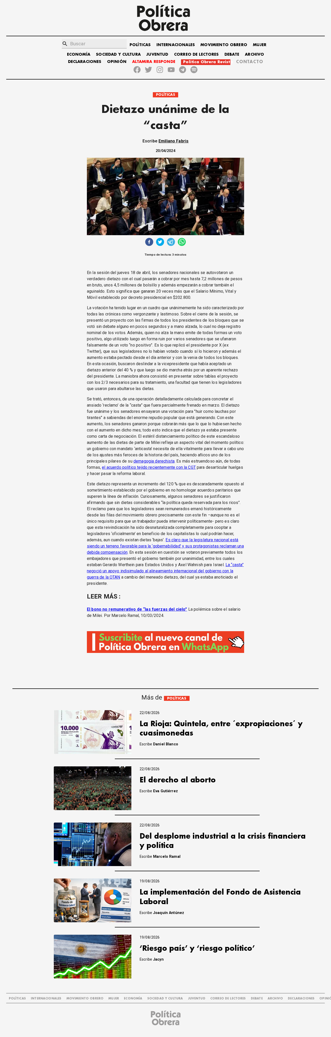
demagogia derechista (154, 461)
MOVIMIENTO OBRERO (223, 45)
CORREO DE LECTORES (196, 54)
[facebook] (149, 242)
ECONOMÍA (78, 54)
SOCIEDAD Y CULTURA (118, 54)
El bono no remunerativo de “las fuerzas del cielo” (137, 609)
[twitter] (160, 242)
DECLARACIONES (84, 62)
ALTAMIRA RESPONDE (153, 62)
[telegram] (171, 242)
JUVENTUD (157, 54)
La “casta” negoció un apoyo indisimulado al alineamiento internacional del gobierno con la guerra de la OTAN (165, 571)
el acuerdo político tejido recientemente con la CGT (149, 467)
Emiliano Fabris (174, 141)
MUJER (259, 45)
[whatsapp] (182, 242)
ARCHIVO (254, 54)
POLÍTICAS (140, 45)
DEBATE (231, 54)
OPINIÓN (116, 62)
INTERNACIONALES (175, 45)
